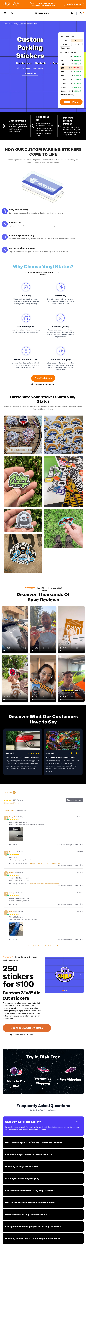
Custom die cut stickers (27, 1028)
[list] (46, 834)
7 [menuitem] (48, 946)
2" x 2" (65, 40)
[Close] (35, 1323)
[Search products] (12, 13)
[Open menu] (5, 13)
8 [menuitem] (50, 946)
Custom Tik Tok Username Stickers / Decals (43, 884)
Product (14, 24)
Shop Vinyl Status (43, 378)
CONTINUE (71, 102)
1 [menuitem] (33, 946)
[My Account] (71, 13)
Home (6, 24)
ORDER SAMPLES (30, 73)
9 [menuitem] (53, 946)
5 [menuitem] (43, 946)
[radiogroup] (71, 44)
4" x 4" (65, 44)
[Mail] (18, 4)
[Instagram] (5, 4)
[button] (74, 800)
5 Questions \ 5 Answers (11, 803)
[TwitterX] (14, 4)
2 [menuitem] (35, 946)
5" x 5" (77, 44)
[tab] (9, 810)
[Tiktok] (9, 4)
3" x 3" (77, 40)
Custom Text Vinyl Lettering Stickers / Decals (44, 863)
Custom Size (65, 48)
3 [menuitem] (38, 946)
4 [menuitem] (40, 946)
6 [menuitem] (45, 946)
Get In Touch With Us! (74, 4)
